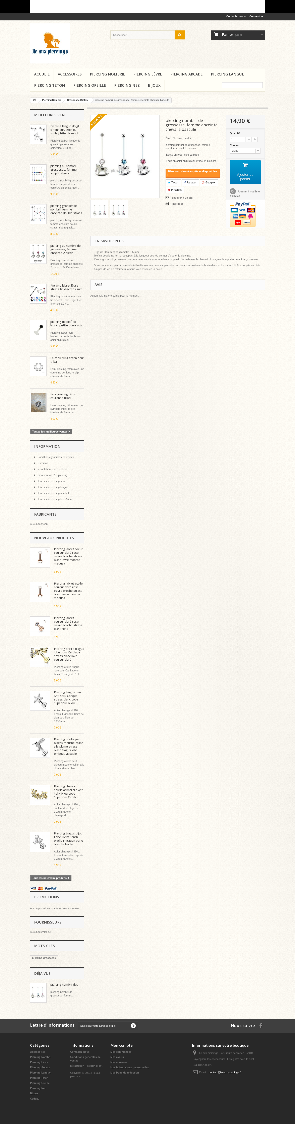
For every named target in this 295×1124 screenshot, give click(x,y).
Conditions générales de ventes (55, 457)
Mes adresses (118, 1062)
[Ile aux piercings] (67, 43)
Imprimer (177, 203)
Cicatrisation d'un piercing (52, 475)
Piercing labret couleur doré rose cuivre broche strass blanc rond (68, 623)
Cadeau (34, 1098)
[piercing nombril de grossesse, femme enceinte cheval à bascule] (99, 210)
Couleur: (236, 145)
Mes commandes (120, 1051)
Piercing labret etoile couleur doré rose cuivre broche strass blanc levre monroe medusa (68, 590)
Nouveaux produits (54, 537)
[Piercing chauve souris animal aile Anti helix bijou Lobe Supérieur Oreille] (40, 795)
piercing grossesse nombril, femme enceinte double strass (66, 209)
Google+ (210, 182)
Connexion (256, 16)
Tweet (174, 182)
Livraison (42, 463)
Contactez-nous (236, 16)
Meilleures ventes (52, 115)
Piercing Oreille (89, 85)
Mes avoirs (117, 1057)
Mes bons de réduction (124, 1072)
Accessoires (70, 74)
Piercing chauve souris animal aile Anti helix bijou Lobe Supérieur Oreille (68, 791)
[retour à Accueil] (34, 100)
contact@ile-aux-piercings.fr (225, 1072)
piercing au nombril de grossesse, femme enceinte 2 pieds (65, 249)
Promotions (46, 897)
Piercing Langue (227, 74)
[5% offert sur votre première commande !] (147, 6)
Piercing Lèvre (147, 74)
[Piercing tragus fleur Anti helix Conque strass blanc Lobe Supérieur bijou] (40, 701)
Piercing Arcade (186, 74)
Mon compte (121, 1045)
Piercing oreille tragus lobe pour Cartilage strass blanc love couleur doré (69, 654)
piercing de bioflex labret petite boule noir (66, 323)
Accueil (42, 74)
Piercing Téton (49, 85)
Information (47, 446)
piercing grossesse (44, 957)
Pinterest (176, 189)
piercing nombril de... (64, 984)
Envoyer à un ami (182, 197)
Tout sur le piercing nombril (53, 493)
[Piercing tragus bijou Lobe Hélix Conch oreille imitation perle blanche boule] (40, 842)
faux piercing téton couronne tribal (63, 396)
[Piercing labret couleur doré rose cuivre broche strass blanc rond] (40, 626)
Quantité (235, 133)
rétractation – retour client (52, 469)
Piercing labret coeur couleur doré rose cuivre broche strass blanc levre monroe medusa (68, 556)
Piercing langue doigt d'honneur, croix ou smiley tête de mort (64, 129)
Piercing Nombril (107, 74)
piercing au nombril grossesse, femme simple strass (63, 169)
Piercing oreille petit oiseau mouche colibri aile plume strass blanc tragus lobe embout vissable (68, 746)
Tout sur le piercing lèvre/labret (55, 499)
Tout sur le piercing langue (52, 487)
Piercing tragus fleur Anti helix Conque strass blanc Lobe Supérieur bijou (68, 697)
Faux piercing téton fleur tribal (67, 359)
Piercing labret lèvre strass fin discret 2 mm (66, 287)
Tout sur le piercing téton (51, 481)
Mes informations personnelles (129, 1067)
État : (169, 138)
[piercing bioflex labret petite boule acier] (38, 330)
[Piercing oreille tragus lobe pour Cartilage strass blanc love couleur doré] (40, 657)
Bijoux (154, 85)
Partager (191, 182)
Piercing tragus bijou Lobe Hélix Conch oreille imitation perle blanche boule (68, 838)
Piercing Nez (127, 85)
